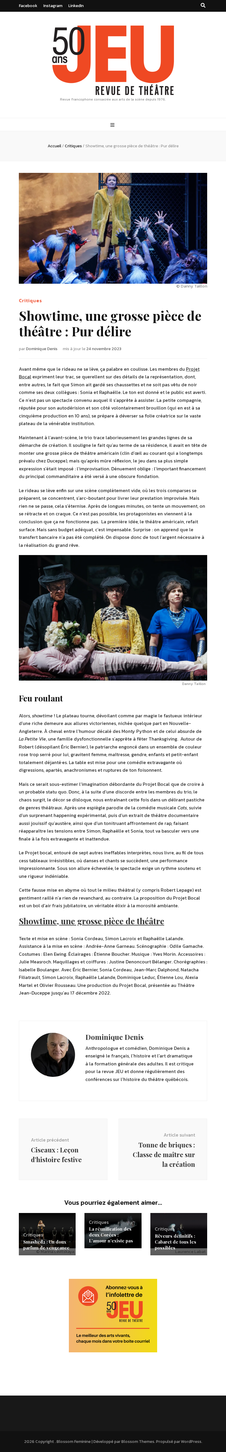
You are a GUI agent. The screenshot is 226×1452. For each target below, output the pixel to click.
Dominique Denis (41, 349)
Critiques (30, 300)
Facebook (28, 6)
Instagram (52, 6)
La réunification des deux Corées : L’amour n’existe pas (111, 1235)
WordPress (191, 1441)
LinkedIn (76, 6)
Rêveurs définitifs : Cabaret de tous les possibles (175, 1242)
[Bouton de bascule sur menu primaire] (113, 125)
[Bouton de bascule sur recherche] (203, 5)
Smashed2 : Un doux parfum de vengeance (46, 1245)
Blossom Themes (137, 1441)
